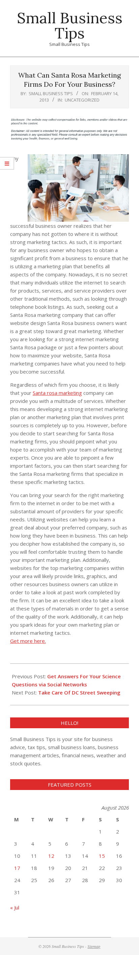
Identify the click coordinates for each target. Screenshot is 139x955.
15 (102, 855)
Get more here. (28, 640)
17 (17, 868)
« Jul (14, 907)
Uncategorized (82, 100)
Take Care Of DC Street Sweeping (79, 692)
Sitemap (93, 946)
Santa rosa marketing (57, 392)
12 (51, 855)
